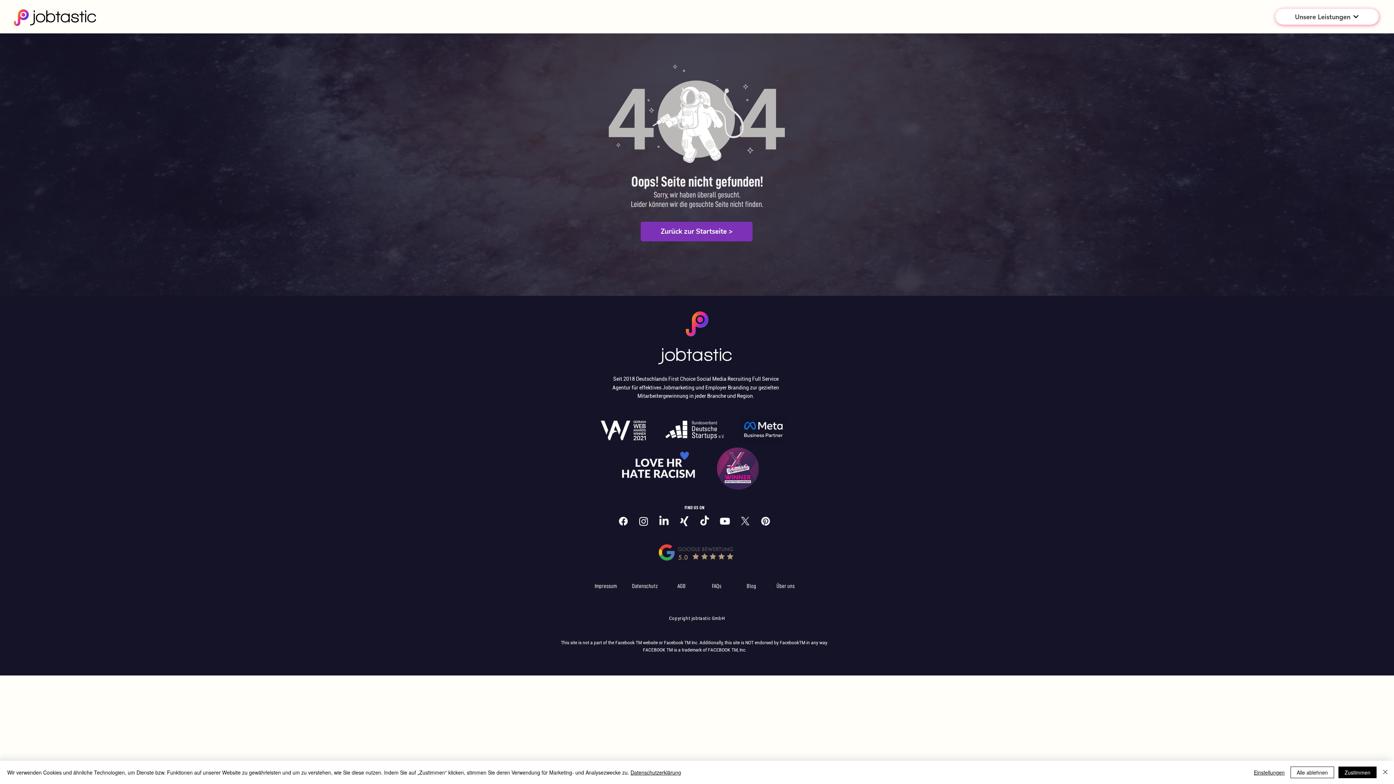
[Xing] (684, 521)
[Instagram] (643, 521)
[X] (745, 521)
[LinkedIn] (664, 521)
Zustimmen (1357, 772)
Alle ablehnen (1312, 772)
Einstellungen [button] (1269, 772)
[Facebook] (623, 521)
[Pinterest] (765, 521)
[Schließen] (1385, 772)
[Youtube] (725, 521)
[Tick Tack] (704, 521)
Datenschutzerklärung (656, 772)
